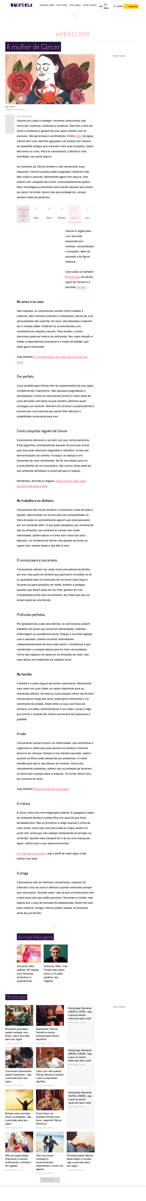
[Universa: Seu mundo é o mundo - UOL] (21, 5)
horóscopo (74, 277)
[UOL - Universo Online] (34, 5)
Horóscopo (73, 34)
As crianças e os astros (31, 853)
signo (78, 136)
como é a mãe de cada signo (51, 789)
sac (101, 6)
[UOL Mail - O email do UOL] (108, 6)
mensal (81, 287)
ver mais (48, 1180)
